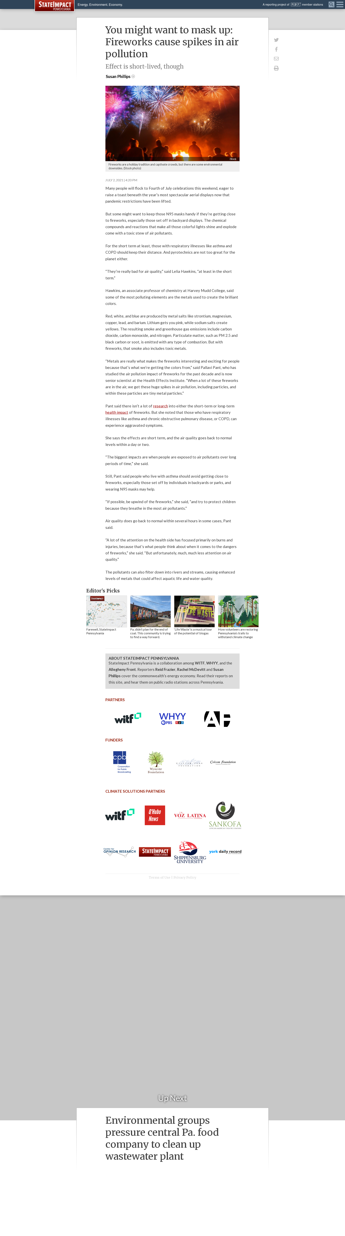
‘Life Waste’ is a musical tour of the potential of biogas (193, 631)
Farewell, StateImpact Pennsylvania (101, 631)
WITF (200, 663)
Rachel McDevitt (191, 669)
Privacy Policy (184, 877)
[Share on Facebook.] (276, 49)
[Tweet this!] (276, 40)
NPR (296, 4)
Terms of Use (159, 877)
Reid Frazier (165, 669)
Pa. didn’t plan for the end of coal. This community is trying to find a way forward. (150, 633)
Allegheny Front (122, 669)
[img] (106, 611)
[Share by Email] (276, 59)
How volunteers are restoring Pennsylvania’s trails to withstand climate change (238, 633)
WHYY (212, 663)
